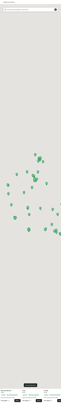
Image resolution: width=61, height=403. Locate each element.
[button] (8, 194)
